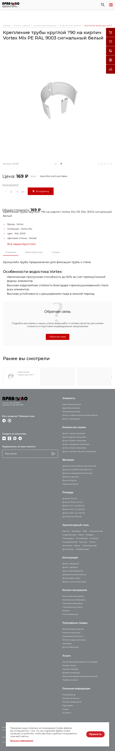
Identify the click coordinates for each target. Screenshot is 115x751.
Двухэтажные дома (71, 408)
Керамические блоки (72, 636)
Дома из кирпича (70, 477)
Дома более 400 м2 (71, 516)
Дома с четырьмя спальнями (75, 444)
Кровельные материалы (73, 600)
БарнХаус (76, 531)
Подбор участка (70, 680)
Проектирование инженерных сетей (79, 676)
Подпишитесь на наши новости (18, 446)
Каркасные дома (70, 484)
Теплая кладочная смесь (74, 640)
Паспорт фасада (70, 669)
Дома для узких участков (74, 574)
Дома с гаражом (70, 567)
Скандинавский (69, 542)
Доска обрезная (70, 647)
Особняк (94, 538)
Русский (83, 542)
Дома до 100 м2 (69, 498)
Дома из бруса (69, 480)
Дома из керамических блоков (77, 473)
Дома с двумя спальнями (74, 437)
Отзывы (56, 252)
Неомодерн (68, 538)
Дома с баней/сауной (72, 571)
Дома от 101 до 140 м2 (72, 502)
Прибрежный (82, 549)
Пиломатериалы (70, 614)
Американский (89, 545)
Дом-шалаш (68, 549)
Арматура (67, 643)
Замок (77, 545)
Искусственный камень (73, 596)
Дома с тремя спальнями (74, 440)
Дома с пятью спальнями (74, 448)
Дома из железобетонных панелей (79, 466)
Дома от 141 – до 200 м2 (73, 505)
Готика (92, 542)
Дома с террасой (70, 563)
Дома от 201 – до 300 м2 (73, 509)
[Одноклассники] (9, 439)
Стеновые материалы (72, 603)
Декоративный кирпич (73, 629)
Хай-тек (66, 531)
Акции (65, 709)
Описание (10, 252)
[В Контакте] (4, 439)
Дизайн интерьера (71, 672)
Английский (81, 538)
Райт (85, 531)
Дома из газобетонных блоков (77, 469)
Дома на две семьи (71, 578)
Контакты (66, 713)
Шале (81, 535)
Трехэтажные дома (71, 411)
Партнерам (67, 705)
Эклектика (67, 545)
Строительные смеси (72, 607)
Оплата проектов (70, 698)
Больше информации (21, 740)
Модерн (90, 535)
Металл (65, 610)
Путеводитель (68, 694)
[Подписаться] (53, 454)
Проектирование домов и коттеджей (80, 662)
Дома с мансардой (71, 419)
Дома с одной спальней (73, 433)
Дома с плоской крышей (74, 582)
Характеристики (34, 252)
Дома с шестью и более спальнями (79, 451)
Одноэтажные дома (71, 404)
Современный (69, 535)
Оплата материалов (71, 702)
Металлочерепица (71, 632)
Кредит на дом (69, 665)
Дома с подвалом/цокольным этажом (80, 415)
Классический (96, 531)
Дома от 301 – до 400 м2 (73, 513)
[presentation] (3, 376)
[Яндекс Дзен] (15, 439)
